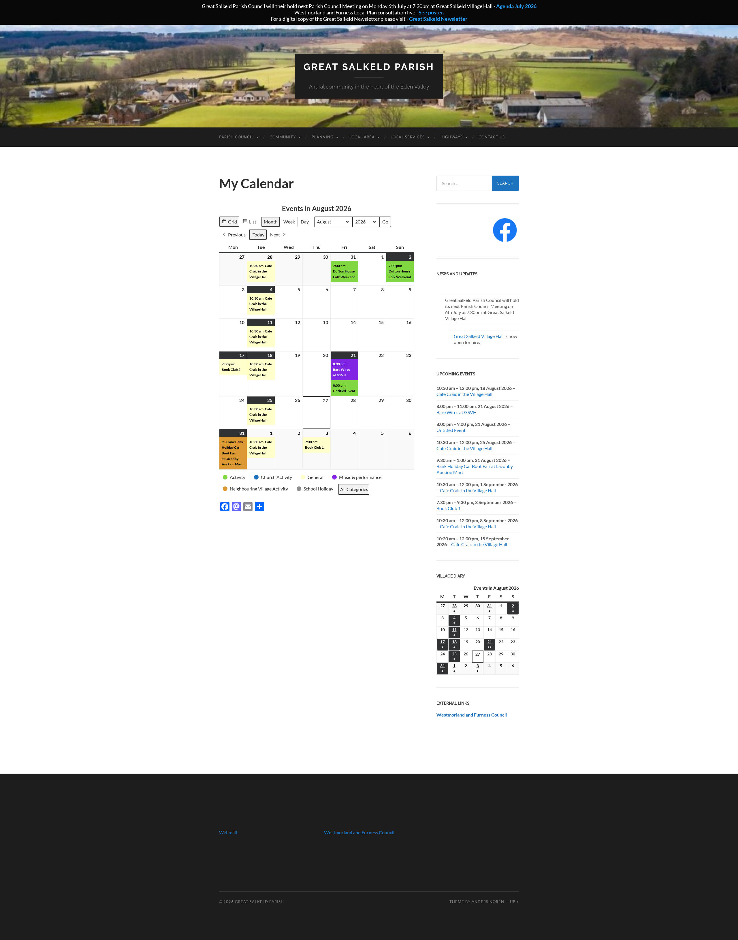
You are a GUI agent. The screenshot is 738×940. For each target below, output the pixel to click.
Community (283, 137)
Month (271, 221)
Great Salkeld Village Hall (479, 336)
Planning (323, 137)
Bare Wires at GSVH (456, 412)
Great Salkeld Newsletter (438, 19)
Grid (229, 223)
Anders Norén (488, 901)
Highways (451, 137)
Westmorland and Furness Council (471, 714)
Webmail (228, 832)
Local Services (408, 137)
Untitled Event (451, 430)
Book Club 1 (448, 508)
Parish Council (236, 137)
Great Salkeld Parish (369, 66)
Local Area (362, 137)
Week (289, 221)
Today (258, 234)
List (249, 223)
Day (305, 221)
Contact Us (492, 137)
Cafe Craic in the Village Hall (464, 394)
